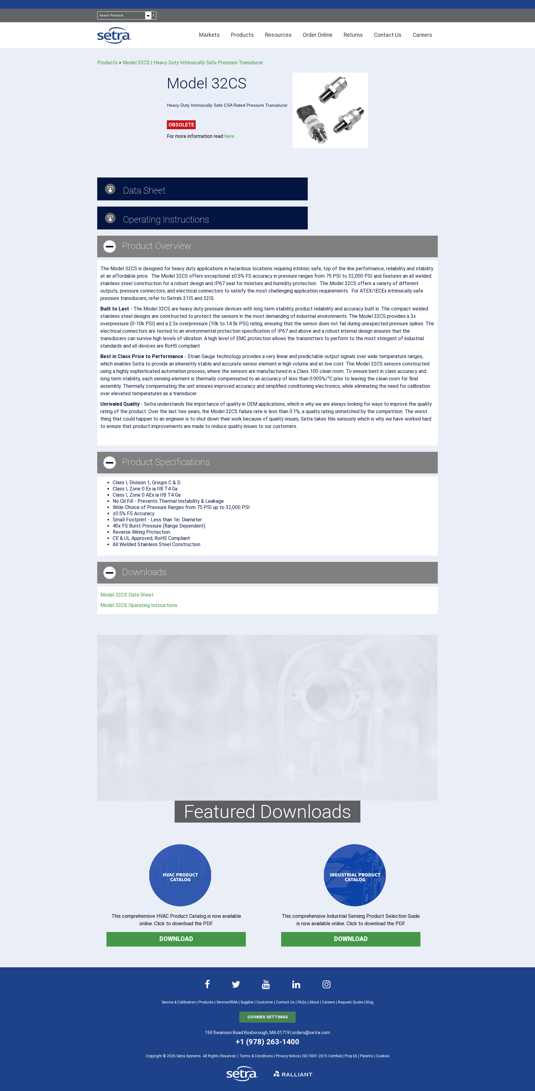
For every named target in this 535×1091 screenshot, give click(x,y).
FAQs (302, 1002)
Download (176, 939)
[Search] (153, 15)
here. (229, 136)
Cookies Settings (267, 1017)
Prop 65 (351, 1056)
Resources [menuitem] (278, 35)
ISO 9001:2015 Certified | (323, 1056)
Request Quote (350, 1002)
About (314, 1002)
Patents (366, 1056)
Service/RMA (227, 1002)
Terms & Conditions (256, 1056)
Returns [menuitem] (353, 35)
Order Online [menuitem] (318, 35)
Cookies (382, 1056)
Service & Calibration (179, 1002)
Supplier (247, 1002)
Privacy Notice (287, 1056)
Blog (369, 1002)
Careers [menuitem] (422, 35)
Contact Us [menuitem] (388, 35)
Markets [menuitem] (209, 35)
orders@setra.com (311, 1032)
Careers (328, 1002)
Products (107, 63)
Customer (264, 1002)
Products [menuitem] (242, 35)
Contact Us (285, 1002)
